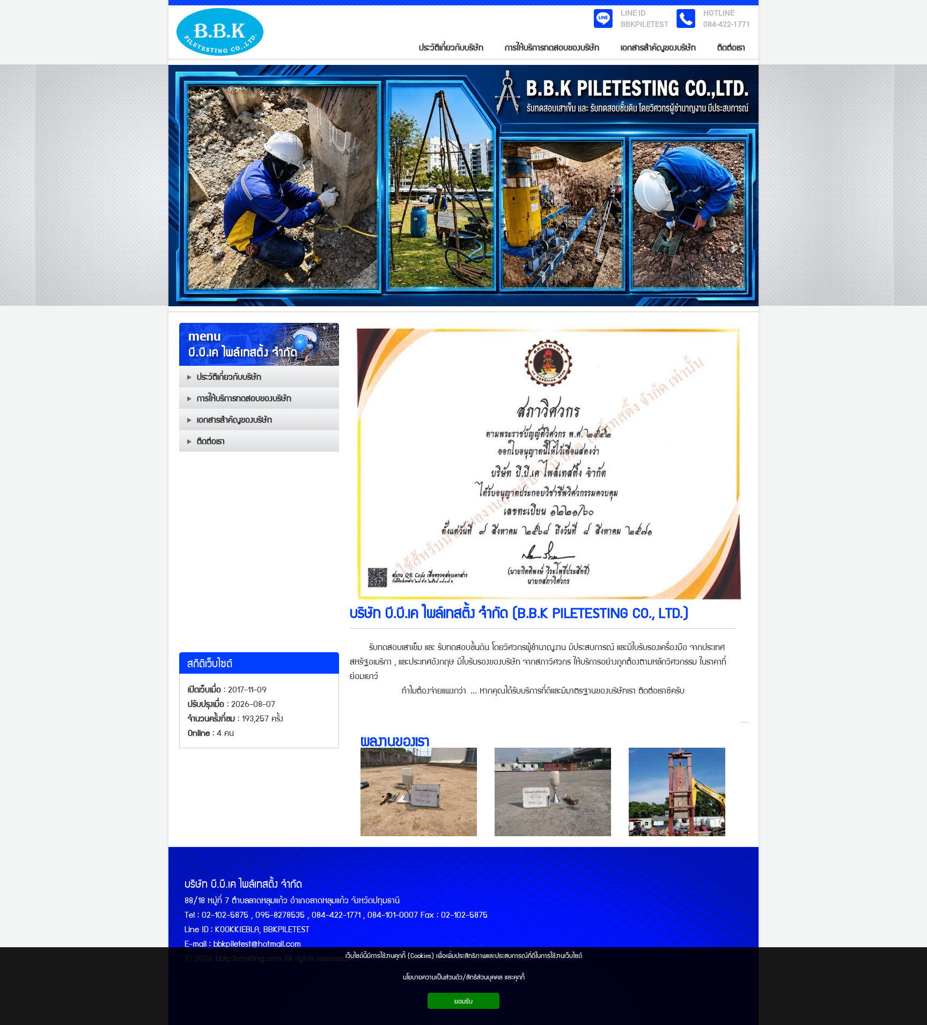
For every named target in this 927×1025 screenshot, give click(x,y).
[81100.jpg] (556, 792)
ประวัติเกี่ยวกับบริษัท (229, 376)
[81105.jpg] (422, 792)
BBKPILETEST (644, 24)
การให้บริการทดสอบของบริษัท (244, 397)
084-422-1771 (727, 24)
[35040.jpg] (690, 792)
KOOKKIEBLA (237, 928)
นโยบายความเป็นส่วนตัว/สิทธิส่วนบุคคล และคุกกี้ (464, 976)
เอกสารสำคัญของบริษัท (234, 419)
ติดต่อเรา (211, 440)
